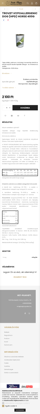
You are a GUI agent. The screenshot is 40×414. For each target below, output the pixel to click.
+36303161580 (26, 303)
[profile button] (32, 3)
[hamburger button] (3, 3)
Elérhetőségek (8, 369)
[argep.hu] (13, 386)
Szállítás (7, 366)
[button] (5, 116)
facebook (25, 313)
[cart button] (36, 3)
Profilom (6, 338)
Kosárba (25, 107)
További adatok (8, 88)
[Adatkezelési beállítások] (29, 313)
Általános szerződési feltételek (14, 356)
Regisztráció (8, 335)
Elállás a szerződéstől (11, 372)
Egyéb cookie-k (11, 406)
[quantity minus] (3, 107)
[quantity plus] (9, 107)
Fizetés (6, 363)
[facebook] (3, 20)
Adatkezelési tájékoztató (12, 360)
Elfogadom (20, 410)
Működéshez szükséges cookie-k (17, 403)
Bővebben (6, 73)
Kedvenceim (8, 345)
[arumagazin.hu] (27, 386)
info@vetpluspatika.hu (24, 306)
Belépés (6, 332)
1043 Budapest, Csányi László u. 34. (20, 300)
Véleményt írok (20, 277)
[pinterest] (8, 20)
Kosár (6, 342)
